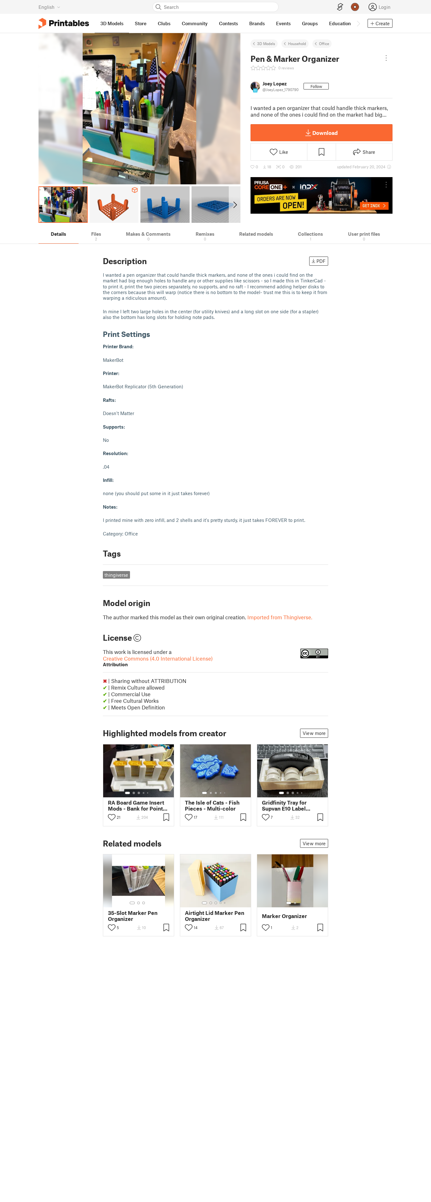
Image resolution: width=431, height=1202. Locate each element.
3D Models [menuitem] (111, 23)
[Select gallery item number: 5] (148, 793)
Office (324, 43)
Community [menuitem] (195, 23)
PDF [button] (321, 261)
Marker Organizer (284, 916)
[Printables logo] (63, 23)
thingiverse (116, 575)
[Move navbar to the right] (358, 23)
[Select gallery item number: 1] (127, 793)
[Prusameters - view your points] (355, 7)
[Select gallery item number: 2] (134, 793)
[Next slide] (234, 204)
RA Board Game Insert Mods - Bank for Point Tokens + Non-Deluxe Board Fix (136, 806)
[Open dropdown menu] (386, 58)
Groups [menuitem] (310, 23)
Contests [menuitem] (228, 23)
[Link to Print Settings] (155, 333)
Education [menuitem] (340, 23)
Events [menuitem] (283, 23)
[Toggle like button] (111, 817)
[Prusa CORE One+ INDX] (322, 195)
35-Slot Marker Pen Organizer (132, 916)
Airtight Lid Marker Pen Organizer (214, 916)
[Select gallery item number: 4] (144, 793)
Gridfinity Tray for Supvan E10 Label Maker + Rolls (284, 806)
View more (314, 733)
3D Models (266, 43)
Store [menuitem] (140, 23)
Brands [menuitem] (257, 23)
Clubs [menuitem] (164, 23)
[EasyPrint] (340, 7)
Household (297, 43)
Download (325, 133)
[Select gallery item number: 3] (139, 793)
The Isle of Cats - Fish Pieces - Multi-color (212, 806)
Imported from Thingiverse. (279, 617)
